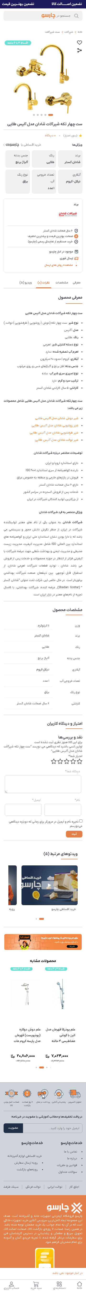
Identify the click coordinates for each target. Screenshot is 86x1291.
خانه (80, 32)
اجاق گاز (74, 1187)
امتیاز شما (75, 756)
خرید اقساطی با (31, 145)
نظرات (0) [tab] (44, 283)
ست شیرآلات (52, 32)
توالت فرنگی (33, 1187)
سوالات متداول (67, 1172)
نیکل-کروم (42, 670)
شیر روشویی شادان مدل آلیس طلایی (55, 426)
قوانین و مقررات (67, 1165)
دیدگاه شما (72, 771)
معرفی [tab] (77, 283)
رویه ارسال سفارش (26, 1163)
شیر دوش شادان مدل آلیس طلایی (56, 418)
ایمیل (36, 800)
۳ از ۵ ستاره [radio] (67, 761)
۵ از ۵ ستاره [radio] (54, 761)
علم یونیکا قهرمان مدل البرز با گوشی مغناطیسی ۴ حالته (60, 1035)
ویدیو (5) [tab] (25, 283)
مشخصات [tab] (61, 283)
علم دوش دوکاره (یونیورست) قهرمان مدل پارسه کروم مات (27, 1035)
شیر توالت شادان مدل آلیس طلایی (56, 440)
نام (77, 800)
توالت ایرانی (55, 1187)
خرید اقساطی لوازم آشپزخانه (24, 1156)
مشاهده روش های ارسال (58, 265)
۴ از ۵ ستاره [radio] (60, 761)
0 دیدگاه (50, 135)
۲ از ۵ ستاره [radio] (73, 761)
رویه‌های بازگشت (27, 1170)
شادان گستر (41, 636)
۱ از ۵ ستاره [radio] (79, 761)
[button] (41, 919)
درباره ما (72, 1158)
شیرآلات (68, 32)
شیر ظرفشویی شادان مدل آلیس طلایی (54, 433)
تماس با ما (70, 1152)
